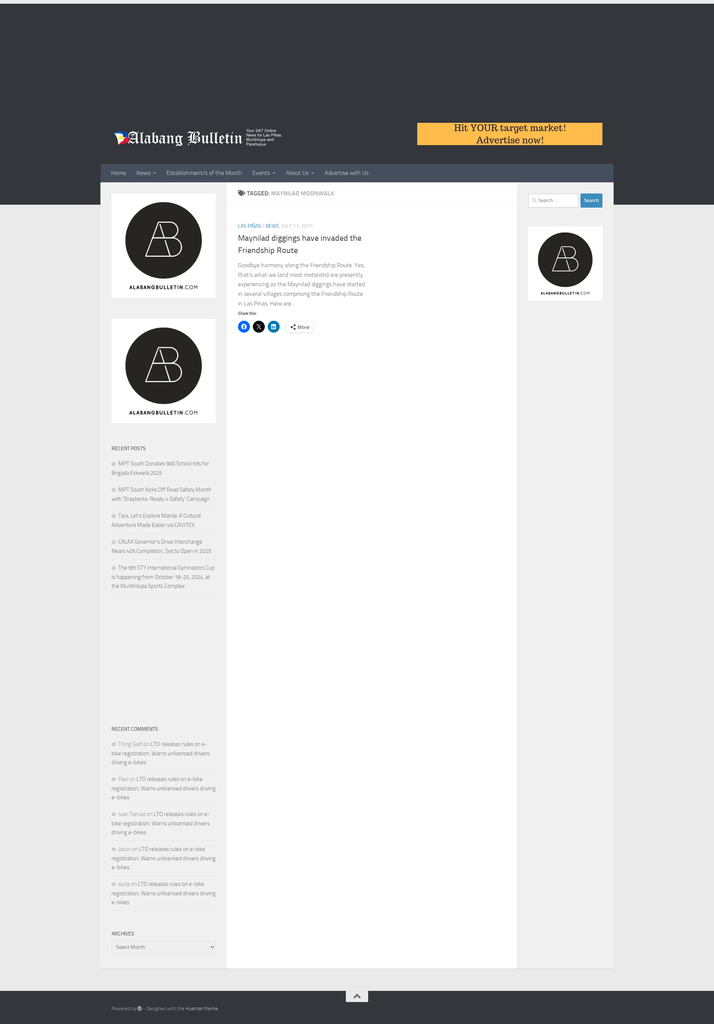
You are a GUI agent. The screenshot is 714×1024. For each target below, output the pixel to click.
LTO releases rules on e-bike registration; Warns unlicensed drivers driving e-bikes (161, 753)
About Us (297, 172)
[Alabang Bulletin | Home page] (198, 138)
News (143, 172)
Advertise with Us (347, 172)
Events (261, 172)
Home (118, 172)
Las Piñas (249, 226)
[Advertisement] (357, 56)
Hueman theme (202, 1008)
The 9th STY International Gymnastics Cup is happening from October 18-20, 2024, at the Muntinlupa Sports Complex (163, 576)
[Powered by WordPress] (139, 1008)
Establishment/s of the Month (204, 172)
